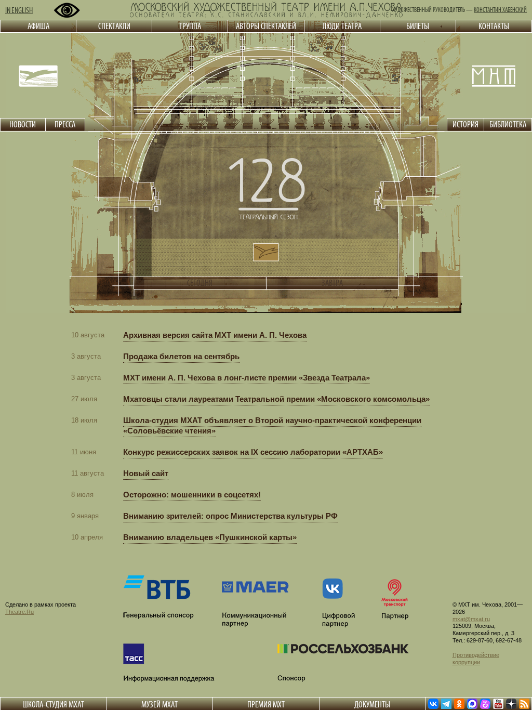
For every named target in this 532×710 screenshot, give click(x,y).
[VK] (433, 704)
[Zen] (511, 704)
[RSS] (524, 704)
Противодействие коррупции (476, 658)
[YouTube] (498, 704)
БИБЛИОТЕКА (507, 124)
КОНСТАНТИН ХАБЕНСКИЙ (500, 10)
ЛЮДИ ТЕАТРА (342, 26)
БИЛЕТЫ (417, 26)
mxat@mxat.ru (471, 619)
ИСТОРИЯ (465, 124)
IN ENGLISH (19, 10)
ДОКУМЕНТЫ (372, 704)
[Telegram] (446, 704)
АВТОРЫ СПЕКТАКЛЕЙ (266, 26)
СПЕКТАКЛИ (114, 26)
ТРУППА (190, 26)
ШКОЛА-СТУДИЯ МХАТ (53, 704)
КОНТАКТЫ (493, 26)
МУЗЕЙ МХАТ (159, 704)
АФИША (38, 26)
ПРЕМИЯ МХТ (266, 704)
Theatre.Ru (19, 612)
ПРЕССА (65, 124)
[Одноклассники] (459, 704)
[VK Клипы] (485, 704)
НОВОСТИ (22, 124)
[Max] (472, 704)
